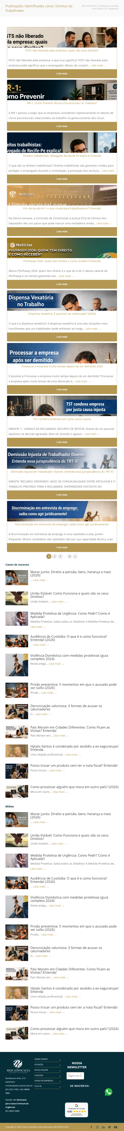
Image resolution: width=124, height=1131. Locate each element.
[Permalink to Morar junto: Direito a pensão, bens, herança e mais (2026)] (16, 577)
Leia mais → (99, 65)
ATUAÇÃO (38, 1064)
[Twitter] (109, 1127)
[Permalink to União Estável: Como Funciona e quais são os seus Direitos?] (16, 598)
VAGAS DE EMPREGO (43, 1080)
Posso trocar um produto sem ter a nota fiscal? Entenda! (73, 765)
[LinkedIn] (103, 1127)
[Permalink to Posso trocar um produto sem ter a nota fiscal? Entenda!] (16, 771)
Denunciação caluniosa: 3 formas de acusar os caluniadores (66, 707)
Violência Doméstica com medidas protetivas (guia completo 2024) (69, 657)
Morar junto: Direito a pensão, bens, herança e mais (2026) (70, 573)
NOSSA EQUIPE (41, 1070)
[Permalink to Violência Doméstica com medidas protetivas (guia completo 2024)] (16, 665)
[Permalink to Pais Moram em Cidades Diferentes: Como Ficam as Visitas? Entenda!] (16, 731)
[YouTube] (116, 1127)
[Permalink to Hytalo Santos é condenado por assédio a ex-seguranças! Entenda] (16, 750)
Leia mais (62, 73)
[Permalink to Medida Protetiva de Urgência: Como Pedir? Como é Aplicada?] (16, 619)
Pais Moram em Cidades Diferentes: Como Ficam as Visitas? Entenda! (70, 729)
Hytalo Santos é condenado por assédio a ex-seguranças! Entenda (74, 748)
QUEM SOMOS (41, 1059)
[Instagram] (97, 1127)
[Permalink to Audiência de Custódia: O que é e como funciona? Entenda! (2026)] (16, 641)
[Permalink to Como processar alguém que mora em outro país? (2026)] (16, 791)
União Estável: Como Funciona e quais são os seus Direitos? (69, 595)
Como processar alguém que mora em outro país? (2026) (74, 786)
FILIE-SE (38, 1086)
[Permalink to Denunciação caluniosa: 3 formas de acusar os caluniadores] (16, 711)
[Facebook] (91, 1127)
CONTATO (38, 1075)
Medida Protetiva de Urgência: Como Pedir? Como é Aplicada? (70, 615)
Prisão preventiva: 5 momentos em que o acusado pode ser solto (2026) (73, 686)
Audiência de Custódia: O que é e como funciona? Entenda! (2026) (68, 638)
